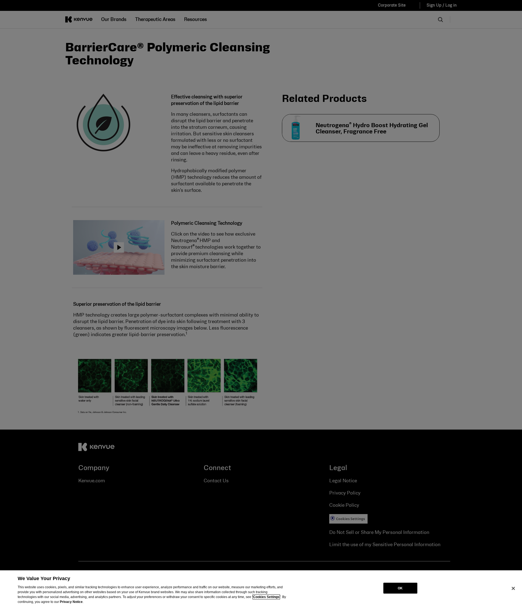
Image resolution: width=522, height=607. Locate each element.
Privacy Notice (71, 602)
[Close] (513, 588)
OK (400, 588)
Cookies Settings (266, 597)
